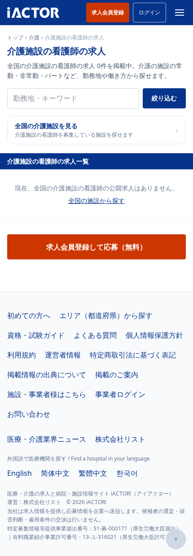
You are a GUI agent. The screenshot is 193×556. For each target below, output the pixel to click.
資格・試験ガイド (36, 335)
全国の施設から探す (96, 200)
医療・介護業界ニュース (46, 439)
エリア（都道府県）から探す (106, 315)
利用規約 (21, 355)
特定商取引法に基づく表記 (133, 355)
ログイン (149, 12)
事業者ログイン (120, 394)
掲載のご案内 (116, 374)
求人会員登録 (108, 12)
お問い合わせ (28, 414)
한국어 (127, 473)
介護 (34, 37)
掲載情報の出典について (46, 374)
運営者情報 (63, 355)
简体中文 (55, 473)
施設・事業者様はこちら (46, 394)
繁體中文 (93, 473)
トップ (15, 37)
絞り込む (164, 98)
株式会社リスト (120, 439)
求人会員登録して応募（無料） (96, 247)
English (19, 473)
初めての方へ (28, 315)
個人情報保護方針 (154, 335)
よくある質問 (95, 335)
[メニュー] (179, 12)
